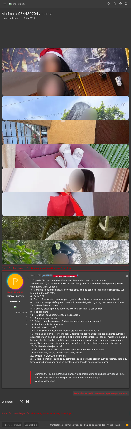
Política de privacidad (94, 425)
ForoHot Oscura (13, 425)
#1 (127, 276)
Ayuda (110, 425)
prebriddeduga (11, 18)
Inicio (117, 425)
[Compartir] (122, 276)
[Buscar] (126, 4)
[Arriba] (123, 424)
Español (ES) (31, 425)
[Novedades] (120, 4)
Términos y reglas (73, 425)
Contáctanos (56, 425)
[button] (5, 4)
